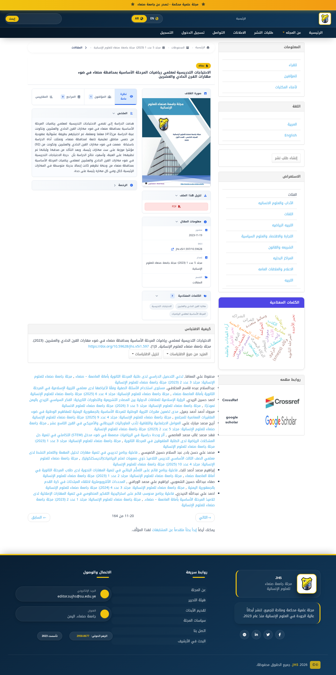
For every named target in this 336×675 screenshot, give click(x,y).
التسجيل (166, 33)
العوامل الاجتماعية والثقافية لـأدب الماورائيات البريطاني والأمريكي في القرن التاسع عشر (115, 423)
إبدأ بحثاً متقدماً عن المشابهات (174, 530)
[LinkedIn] (256, 634)
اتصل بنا (200, 631)
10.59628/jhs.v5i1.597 (189, 249)
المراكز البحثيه (283, 258)
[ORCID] (244, 634)
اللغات (288, 214)
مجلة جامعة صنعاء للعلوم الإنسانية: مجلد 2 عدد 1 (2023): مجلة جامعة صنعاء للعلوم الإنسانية (112, 476)
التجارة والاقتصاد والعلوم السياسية (267, 236)
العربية (292, 124)
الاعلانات (239, 33)
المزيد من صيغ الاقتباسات (188, 354)
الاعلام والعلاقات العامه (275, 269)
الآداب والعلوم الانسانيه (275, 203)
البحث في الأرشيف (192, 641)
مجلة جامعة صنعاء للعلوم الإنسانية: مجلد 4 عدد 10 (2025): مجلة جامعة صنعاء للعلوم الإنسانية (127, 461)
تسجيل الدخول (193, 33)
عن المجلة (198, 590)
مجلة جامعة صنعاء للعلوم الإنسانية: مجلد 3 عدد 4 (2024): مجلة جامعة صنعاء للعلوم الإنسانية (115, 487)
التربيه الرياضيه (282, 225)
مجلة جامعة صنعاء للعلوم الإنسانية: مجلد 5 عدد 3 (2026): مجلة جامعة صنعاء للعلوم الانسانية (131, 405)
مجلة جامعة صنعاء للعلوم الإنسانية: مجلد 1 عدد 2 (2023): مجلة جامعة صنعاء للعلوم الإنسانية (125, 502)
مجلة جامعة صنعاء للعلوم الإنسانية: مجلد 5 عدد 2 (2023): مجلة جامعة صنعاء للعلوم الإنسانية (122, 426)
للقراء (293, 65)
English (291, 135)
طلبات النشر (263, 33)
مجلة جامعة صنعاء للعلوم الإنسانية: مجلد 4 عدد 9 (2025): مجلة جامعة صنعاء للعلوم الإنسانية (101, 417)
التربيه (289, 280)
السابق (38, 517)
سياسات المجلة (194, 620)
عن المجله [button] (293, 33)
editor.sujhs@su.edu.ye (77, 596)
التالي (205, 517)
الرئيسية (241, 18)
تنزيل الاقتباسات (146, 354)
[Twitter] (268, 634)
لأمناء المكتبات (286, 87)
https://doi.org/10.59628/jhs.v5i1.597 (118, 346)
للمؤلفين (290, 76)
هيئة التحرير (197, 600)
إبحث (12, 18)
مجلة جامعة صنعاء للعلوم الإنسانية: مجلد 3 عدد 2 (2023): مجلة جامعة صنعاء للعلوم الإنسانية (124, 379)
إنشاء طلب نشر (286, 158)
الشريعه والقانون (280, 247)
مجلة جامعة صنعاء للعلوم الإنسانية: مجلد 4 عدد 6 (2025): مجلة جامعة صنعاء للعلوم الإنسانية (99, 394)
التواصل (219, 33)
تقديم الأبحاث (196, 610)
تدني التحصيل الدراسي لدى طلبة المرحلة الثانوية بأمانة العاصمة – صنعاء (128, 376)
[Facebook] (280, 634)
